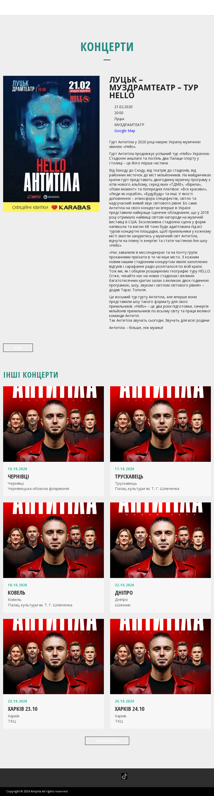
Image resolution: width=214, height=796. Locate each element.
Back (18, 347)
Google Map (124, 130)
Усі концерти (107, 740)
